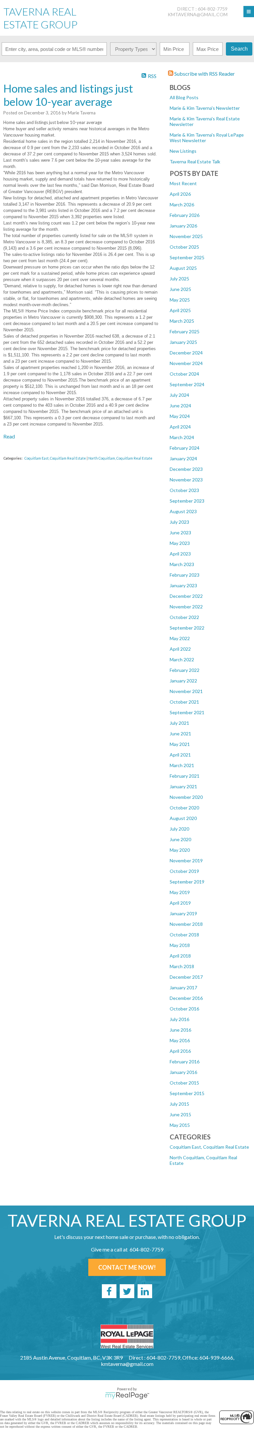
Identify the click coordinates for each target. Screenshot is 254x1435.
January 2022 (183, 680)
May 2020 (180, 850)
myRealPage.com (127, 1395)
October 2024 (184, 374)
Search (239, 49)
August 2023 (183, 511)
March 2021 (182, 765)
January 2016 (183, 1072)
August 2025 (183, 268)
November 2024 (186, 363)
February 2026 (184, 215)
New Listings (183, 151)
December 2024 (186, 352)
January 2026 (183, 225)
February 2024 (184, 448)
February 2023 (184, 575)
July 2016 (179, 1019)
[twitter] (127, 1291)
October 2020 (184, 807)
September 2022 (187, 628)
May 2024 (180, 416)
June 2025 (180, 289)
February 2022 (184, 670)
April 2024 (180, 427)
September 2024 (187, 384)
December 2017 (186, 977)
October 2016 (184, 1008)
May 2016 (180, 1040)
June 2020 (180, 839)
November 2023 (186, 479)
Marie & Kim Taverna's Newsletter (205, 108)
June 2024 (180, 405)
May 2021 (180, 744)
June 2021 (180, 733)
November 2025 (186, 236)
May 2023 (180, 543)
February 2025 (184, 331)
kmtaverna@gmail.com (198, 14)
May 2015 (180, 1125)
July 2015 (179, 1104)
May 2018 (180, 945)
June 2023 (180, 532)
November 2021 (186, 691)
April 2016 (180, 1051)
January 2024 (183, 458)
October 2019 (184, 871)
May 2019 (180, 892)
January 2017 (183, 987)
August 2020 (183, 818)
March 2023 (182, 564)
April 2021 (180, 755)
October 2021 (184, 702)
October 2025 (184, 247)
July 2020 (179, 829)
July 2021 (179, 723)
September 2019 (187, 881)
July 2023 (179, 522)
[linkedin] (145, 1291)
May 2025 (180, 300)
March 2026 (182, 204)
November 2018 (186, 924)
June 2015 (180, 1114)
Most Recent (183, 183)
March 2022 (182, 659)
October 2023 (184, 490)
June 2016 (180, 1030)
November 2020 (186, 797)
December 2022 (186, 596)
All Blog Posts (184, 97)
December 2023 (186, 469)
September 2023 (187, 501)
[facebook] (109, 1291)
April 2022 (180, 649)
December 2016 (186, 998)
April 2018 (180, 956)
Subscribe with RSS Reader (204, 73)
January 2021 (183, 786)
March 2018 (182, 966)
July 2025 (179, 278)
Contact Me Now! (127, 1267)
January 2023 (183, 585)
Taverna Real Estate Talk (195, 161)
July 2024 (179, 395)
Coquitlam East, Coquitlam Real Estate (209, 1147)
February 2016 (184, 1061)
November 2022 (186, 606)
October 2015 (184, 1083)
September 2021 (187, 712)
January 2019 (183, 913)
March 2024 (182, 437)
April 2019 (180, 903)
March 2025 (182, 321)
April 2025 (180, 310)
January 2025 (183, 342)
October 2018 (184, 934)
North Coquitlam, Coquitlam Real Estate (120, 458)
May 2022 (180, 638)
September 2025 (187, 257)
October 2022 (184, 617)
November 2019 (186, 860)
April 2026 (180, 194)
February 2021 (184, 776)
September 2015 (187, 1093)
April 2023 (180, 553)
